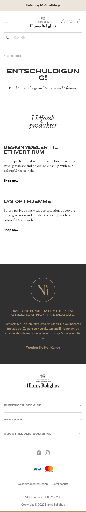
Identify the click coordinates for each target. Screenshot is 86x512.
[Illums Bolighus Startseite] (43, 22)
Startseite (14, 56)
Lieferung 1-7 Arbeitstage (43, 5)
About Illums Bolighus (28, 434)
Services (13, 419)
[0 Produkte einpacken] (79, 21)
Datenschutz (60, 484)
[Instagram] (47, 452)
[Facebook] (39, 452)
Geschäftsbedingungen (33, 484)
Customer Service (22, 405)
